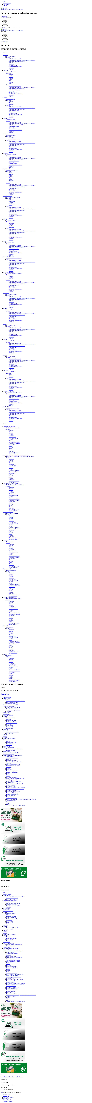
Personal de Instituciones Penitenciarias (15, 789)
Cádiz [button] (10, 75)
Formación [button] (11, 68)
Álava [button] (10, 374)
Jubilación (8, 719)
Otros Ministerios (10, 782)
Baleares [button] (5, 118)
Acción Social (6, 699)
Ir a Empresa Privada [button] (11, 570)
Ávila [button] (10, 172)
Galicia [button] (5, 308)
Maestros (8, 774)
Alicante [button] (11, 276)
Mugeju (5, 737)
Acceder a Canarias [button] (10, 135)
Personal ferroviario (10, 795)
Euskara (5, 22)
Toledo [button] (10, 205)
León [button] (10, 175)
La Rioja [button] (5, 324)
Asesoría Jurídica (7, 698)
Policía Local (9, 796)
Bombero (8, 759)
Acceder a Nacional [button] (10, 56)
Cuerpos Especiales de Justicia (13, 764)
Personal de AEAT (10, 785)
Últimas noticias (7, 697)
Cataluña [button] (5, 219)
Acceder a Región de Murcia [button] (12, 408)
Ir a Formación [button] (9, 627)
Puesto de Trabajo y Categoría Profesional (12, 755)
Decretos (8, 741)
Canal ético (6, 1098)
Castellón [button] (11, 277)
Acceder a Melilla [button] (10, 340)
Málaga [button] (11, 82)
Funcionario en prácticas (11, 770)
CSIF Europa (6, 714)
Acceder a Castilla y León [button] (12, 170)
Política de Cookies (7, 1099)
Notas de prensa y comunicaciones (14, 748)
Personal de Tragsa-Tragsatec (13, 791)
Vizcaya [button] (11, 377)
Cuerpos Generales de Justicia (13, 765)
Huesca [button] (11, 101)
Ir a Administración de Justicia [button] (13, 428)
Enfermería (8, 804)
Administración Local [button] (14, 62)
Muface (5, 736)
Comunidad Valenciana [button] (8, 272)
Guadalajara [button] (12, 203)
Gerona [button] (11, 224)
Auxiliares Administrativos (12, 758)
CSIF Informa (6, 751)
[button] (7, 17)
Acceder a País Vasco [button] (11, 371)
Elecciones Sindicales (8, 715)
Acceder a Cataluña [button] (10, 220)
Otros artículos (6, 746)
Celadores (8, 763)
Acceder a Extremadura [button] (11, 294)
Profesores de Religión (11, 798)
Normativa (5, 739)
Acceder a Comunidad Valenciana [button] (14, 273)
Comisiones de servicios (11, 708)
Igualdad (5, 734)
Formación (5, 730)
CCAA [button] (8, 429)
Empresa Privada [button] (13, 65)
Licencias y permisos (11, 720)
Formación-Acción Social (12, 702)
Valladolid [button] (11, 180)
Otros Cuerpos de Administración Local (15, 778)
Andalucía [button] (5, 70)
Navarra (6, 27)
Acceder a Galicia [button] (10, 309)
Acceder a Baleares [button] (10, 119)
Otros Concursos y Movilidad (13, 710)
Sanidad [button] (11, 69)
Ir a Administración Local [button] (12, 513)
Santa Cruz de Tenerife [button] (14, 139)
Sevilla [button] (10, 83)
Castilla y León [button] (6, 168)
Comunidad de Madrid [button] (8, 256)
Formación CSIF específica (12, 732)
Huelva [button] (11, 79)
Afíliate (5, 5)
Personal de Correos (10, 786)
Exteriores (5, 729)
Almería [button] (11, 74)
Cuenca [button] (11, 202)
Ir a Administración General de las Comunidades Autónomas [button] (20, 456)
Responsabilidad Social (8, 754)
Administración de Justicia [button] (15, 58)
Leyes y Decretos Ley (11, 742)
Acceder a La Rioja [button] (10, 325)
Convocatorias (6, 712)
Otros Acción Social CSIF (12, 703)
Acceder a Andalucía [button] (11, 71)
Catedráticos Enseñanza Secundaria (14, 761)
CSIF (2, 1092)
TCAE (7, 803)
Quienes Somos (7, 3)
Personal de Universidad (11, 792)
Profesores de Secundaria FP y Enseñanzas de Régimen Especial (21, 799)
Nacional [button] (5, 55)
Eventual (8, 768)
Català (5, 21)
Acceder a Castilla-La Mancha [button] (13, 197)
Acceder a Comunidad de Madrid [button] (13, 258)
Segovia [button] (11, 177)
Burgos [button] (11, 174)
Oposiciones (9, 724)
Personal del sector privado (12, 794)
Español (5, 20)
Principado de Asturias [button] (8, 391)
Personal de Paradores (11, 790)
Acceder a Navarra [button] (10, 356)
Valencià (5, 25)
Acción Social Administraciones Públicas (15, 701)
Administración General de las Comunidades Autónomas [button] (22, 60)
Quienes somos (6, 1094)
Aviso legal (6, 1096)
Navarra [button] (5, 355)
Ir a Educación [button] (9, 541)
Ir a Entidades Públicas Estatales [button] (13, 598)
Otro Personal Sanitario (11, 777)
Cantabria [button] (5, 153)
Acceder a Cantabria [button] (11, 154)
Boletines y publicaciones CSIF (10, 705)
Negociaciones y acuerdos (9, 738)
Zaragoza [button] (11, 104)
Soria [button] (10, 179)
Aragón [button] (5, 97)
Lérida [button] (10, 225)
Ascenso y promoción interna (13, 707)
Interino (8, 773)
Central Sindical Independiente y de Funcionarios (12, 9)
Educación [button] (11, 64)
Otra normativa (9, 743)
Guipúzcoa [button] (11, 375)
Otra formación (9, 733)
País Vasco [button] (5, 370)
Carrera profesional (10, 717)
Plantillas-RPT (9, 727)
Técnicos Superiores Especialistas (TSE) (15, 805)
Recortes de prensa (10, 750)
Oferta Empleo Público (11, 721)
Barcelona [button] (11, 223)
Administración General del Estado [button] (17, 61)
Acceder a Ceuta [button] (10, 242)
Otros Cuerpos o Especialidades (13, 781)
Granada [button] (11, 78)
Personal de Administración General (14, 783)
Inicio (4, 1)
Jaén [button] (10, 80)
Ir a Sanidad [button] (9, 655)
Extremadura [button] (6, 293)
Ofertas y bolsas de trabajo (12, 723)
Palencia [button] (11, 176)
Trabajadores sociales (11, 800)
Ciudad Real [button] (12, 201)
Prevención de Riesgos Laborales (11, 752)
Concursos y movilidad (8, 706)
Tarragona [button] (11, 227)
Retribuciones (9, 728)
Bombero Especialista (11, 760)
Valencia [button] (11, 278)
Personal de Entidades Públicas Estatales (15, 787)
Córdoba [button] (11, 77)
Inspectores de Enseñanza (12, 772)
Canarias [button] (5, 134)
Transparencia (6, 4)
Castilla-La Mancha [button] (7, 196)
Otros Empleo (9, 725)
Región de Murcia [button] (7, 406)
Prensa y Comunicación (8, 747)
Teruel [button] (10, 102)
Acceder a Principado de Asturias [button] (13, 392)
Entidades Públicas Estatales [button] (15, 66)
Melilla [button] (5, 339)
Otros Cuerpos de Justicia (12, 780)
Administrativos (10, 756)
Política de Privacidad (8, 1097)
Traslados (8, 711)
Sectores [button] (8, 57)
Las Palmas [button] (11, 137)
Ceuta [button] (4, 241)
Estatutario (8, 767)
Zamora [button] (11, 181)
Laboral (8, 802)
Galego (5, 24)
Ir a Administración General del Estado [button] (15, 484)
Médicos (8, 776)
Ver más (3, 687)
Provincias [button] (8, 73)
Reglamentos (9, 745)
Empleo (5, 716)
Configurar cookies (7, 1101)
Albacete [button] (11, 199)
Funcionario (9, 769)
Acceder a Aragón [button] (10, 99)
